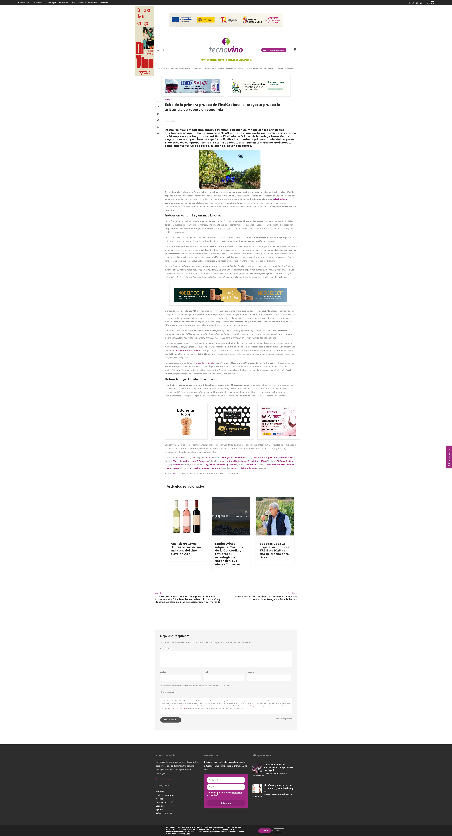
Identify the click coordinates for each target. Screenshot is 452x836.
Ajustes (279, 830)
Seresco (209, 457)
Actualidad (162, 69)
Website (251, 672)
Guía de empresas (285, 69)
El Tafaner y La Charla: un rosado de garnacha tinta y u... (278, 788)
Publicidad (39, 3)
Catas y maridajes (254, 69)
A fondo (197, 69)
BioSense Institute (286, 461)
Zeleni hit (177, 464)
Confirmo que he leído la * (224, 793)
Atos (180, 457)
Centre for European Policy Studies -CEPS (273, 457)
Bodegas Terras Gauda (233, 457)
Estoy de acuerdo (169, 692)
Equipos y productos (180, 69)
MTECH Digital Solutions (244, 468)
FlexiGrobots (280, 199)
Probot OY (251, 464)
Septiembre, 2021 (170, 121)
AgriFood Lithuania (215, 464)
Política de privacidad (87, 3)
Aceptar (265, 830)
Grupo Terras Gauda (205, 362)
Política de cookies (67, 3)
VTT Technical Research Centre (205, 468)
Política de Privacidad (179, 708)
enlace (175, 473)
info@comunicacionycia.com (259, 706)
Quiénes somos (25, 3)
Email (206, 672)
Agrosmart (231, 464)
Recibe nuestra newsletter (273, 50)
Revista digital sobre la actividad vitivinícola (226, 59)
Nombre (163, 672)
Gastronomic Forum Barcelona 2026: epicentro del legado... (278, 767)
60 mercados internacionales (186, 350)
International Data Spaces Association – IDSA (244, 461)
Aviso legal (51, 3)
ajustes (187, 834)
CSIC (194, 457)
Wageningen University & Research (190, 461)
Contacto (104, 3)
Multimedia (269, 69)
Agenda (241, 69)
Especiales (231, 69)
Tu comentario (166, 649)
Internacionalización (214, 69)
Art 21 (193, 464)
